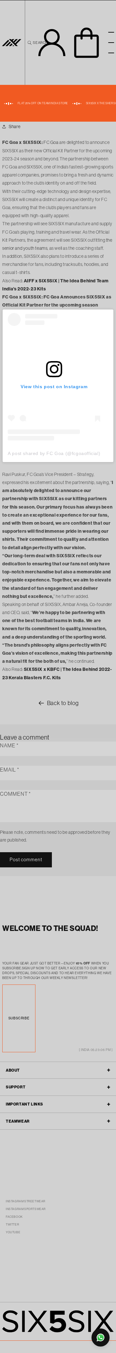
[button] (37, 42)
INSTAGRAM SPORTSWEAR (26, 1209)
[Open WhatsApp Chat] (101, 1337)
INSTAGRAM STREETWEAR (25, 1201)
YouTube (13, 1232)
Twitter (12, 1224)
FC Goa (51, 142)
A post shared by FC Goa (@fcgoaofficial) (54, 453)
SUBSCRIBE (18, 1018)
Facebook (14, 1216)
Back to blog (63, 703)
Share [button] (14, 126)
